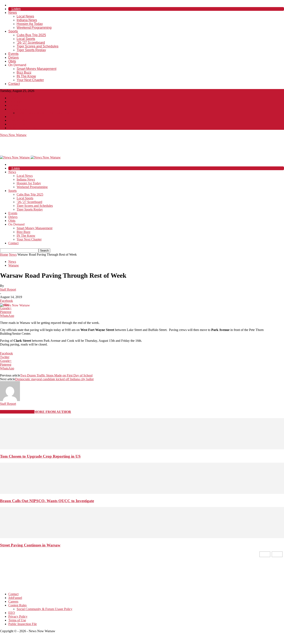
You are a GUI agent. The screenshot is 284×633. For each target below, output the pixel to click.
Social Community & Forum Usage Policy (44, 113)
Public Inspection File (22, 128)
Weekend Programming (34, 27)
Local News (25, 16)
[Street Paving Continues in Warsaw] (142, 537)
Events (13, 54)
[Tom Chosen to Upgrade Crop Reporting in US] (142, 448)
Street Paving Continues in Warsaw (30, 545)
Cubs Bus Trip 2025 (31, 35)
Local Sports (26, 39)
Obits (12, 61)
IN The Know (26, 76)
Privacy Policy (17, 120)
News (12, 12)
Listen (16, 9)
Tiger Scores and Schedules (37, 46)
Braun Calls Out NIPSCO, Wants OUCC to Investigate (47, 501)
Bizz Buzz (24, 72)
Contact (14, 83)
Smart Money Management (36, 69)
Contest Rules (17, 109)
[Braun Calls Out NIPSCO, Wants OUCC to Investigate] (142, 492)
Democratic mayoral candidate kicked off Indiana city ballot (54, 379)
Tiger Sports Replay (31, 50)
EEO (11, 116)
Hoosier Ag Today (30, 24)
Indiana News (27, 20)
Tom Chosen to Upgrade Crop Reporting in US (40, 456)
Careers (13, 105)
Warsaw (13, 265)
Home (4, 254)
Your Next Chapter (30, 80)
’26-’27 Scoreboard (31, 42)
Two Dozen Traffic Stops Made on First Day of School (56, 375)
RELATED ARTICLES (17, 412)
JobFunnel (15, 101)
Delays (13, 57)
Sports (13, 31)
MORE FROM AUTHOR (52, 412)
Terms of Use (17, 124)
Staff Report (8, 289)
